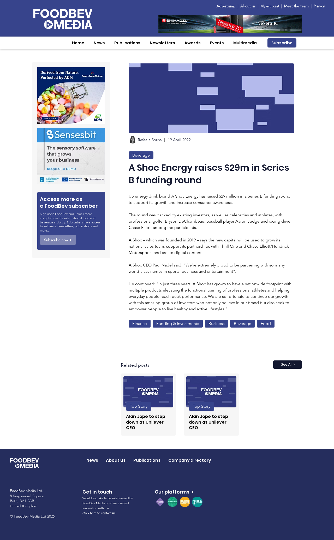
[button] (99, 43)
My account (269, 6)
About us (247, 6)
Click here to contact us (98, 513)
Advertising (227, 6)
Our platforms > (174, 492)
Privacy (319, 6)
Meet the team (297, 6)
